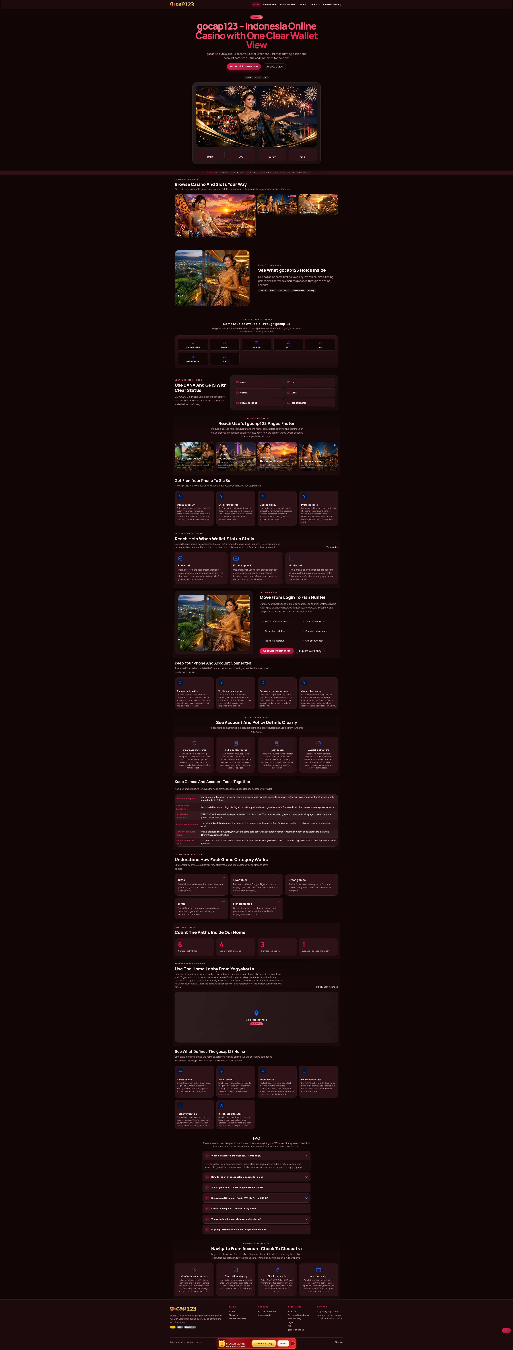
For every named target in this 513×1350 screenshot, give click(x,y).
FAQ (289, 1326)
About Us (291, 1311)
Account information (244, 66)
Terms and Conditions (298, 1315)
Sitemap (339, 1342)
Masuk (283, 1343)
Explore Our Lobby (310, 651)
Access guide (269, 4)
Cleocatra (315, 4)
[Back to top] (506, 1330)
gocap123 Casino (287, 4)
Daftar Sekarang (264, 1343)
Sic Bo (303, 4)
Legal (290, 1322)
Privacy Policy (294, 1318)
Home (256, 4)
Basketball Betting (332, 4)
